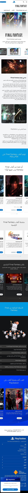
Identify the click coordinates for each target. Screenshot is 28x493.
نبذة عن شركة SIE (23, 445)
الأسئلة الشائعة (7, 10)
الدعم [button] (25, 462)
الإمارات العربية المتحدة (20, 483)
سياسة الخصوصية (21, 485)
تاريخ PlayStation (23, 454)
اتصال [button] (25, 467)
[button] (14, 51)
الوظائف (25, 447)
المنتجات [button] (24, 457)
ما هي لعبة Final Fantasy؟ (21, 10)
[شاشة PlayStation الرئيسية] (14, 2)
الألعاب (13, 10)
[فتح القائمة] (26, 2)
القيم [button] (25, 459)
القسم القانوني (25, 485)
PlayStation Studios (22, 449)
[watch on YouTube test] (19, 238)
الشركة (25, 452)
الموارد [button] (25, 465)
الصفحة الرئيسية (23, 441)
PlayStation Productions (22, 450)
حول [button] (25, 444)
